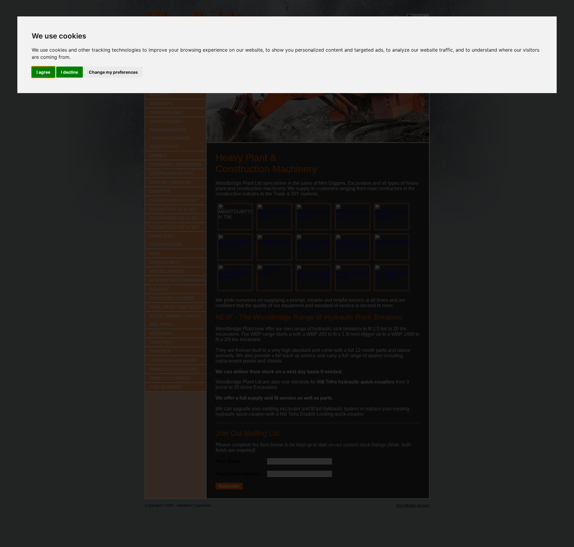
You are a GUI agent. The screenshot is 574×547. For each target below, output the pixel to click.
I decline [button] (69, 72)
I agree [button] (43, 72)
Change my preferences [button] (113, 72)
